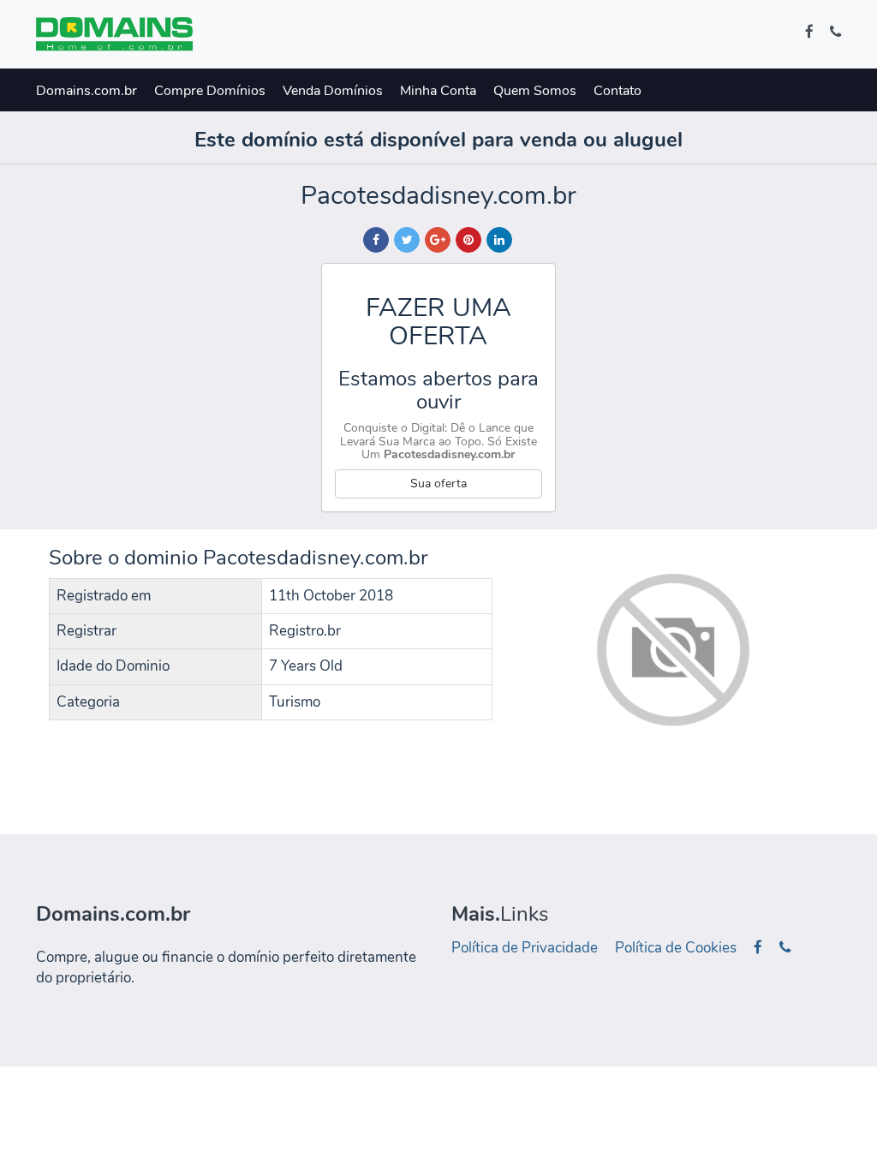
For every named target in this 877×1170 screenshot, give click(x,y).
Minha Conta (438, 90)
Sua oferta (438, 483)
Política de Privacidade (524, 948)
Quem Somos (534, 90)
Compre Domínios (209, 90)
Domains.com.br (86, 90)
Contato (617, 90)
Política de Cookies (676, 948)
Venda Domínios (333, 90)
